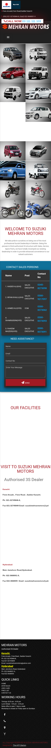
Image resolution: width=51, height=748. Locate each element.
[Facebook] (4, 714)
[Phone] (4, 721)
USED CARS (5, 688)
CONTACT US (6, 693)
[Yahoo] (4, 734)
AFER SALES (5, 686)
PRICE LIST (5, 690)
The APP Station (19, 745)
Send (27, 383)
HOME (3, 683)
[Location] (4, 727)
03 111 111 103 (31, 21)
